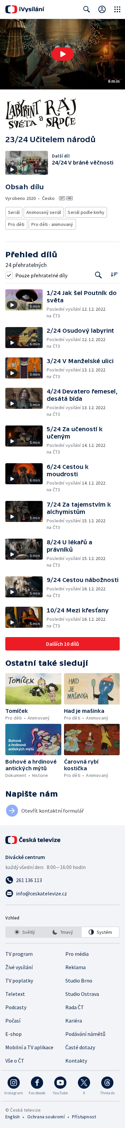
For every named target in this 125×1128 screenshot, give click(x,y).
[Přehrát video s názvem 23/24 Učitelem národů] (63, 54)
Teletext (15, 994)
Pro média (77, 953)
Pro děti (16, 224)
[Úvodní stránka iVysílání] (24, 9)
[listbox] (62, 932)
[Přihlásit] (102, 9)
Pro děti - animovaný (52, 224)
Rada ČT (74, 1007)
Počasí (12, 1020)
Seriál (14, 212)
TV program (19, 953)
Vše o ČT (14, 1060)
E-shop (13, 1034)
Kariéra (73, 1020)
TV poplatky (19, 980)
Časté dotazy (80, 1047)
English (12, 1117)
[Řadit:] (114, 274)
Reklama (75, 967)
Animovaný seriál (43, 212)
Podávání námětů (85, 1034)
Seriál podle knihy (86, 212)
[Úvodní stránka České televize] (33, 840)
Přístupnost (84, 1117)
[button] (62, 54)
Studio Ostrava (82, 994)
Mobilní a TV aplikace (29, 1047)
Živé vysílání (19, 967)
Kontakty (76, 1060)
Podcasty (15, 1007)
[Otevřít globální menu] (117, 9)
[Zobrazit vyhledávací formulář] (86, 9)
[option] (24, 932)
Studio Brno (78, 980)
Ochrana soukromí (46, 1117)
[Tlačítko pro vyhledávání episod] (98, 275)
